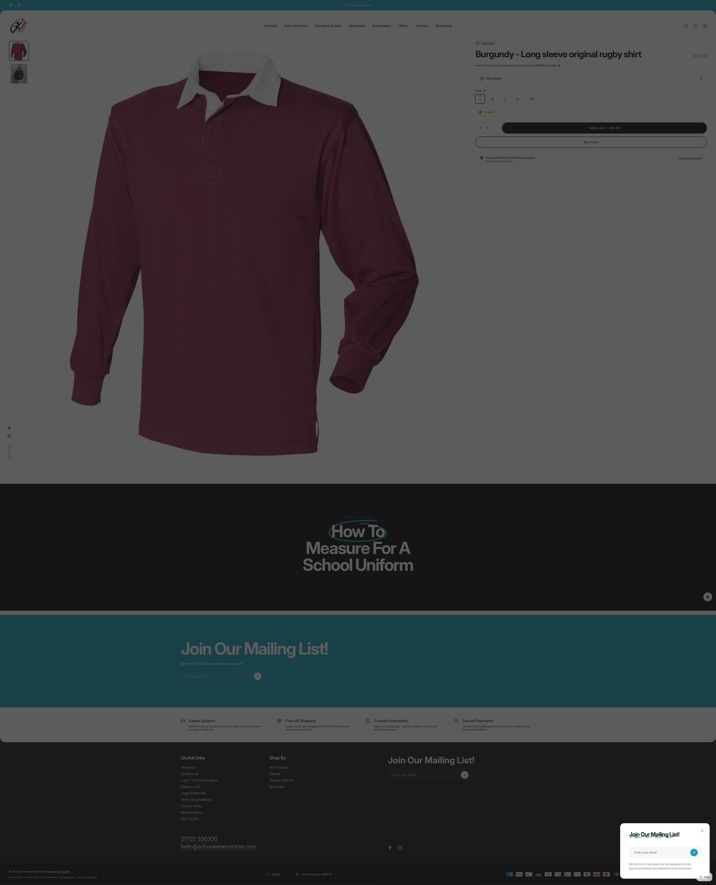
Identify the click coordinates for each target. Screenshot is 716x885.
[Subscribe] (694, 852)
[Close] (702, 830)
